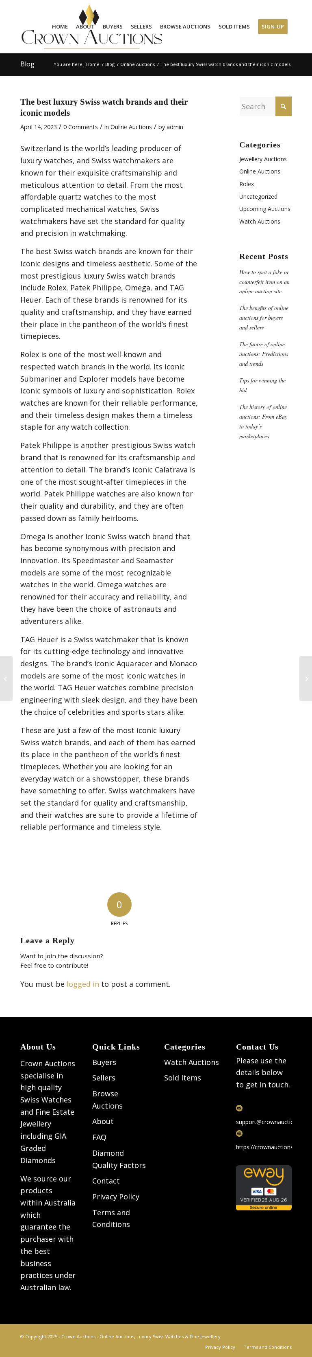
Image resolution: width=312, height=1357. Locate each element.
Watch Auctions (259, 221)
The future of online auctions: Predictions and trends (263, 353)
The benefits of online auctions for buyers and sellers (263, 317)
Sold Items (182, 1078)
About (103, 1121)
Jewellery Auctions (263, 159)
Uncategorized (258, 196)
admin (175, 127)
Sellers (103, 1078)
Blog (27, 63)
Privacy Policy (115, 1196)
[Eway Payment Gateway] (264, 1208)
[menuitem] (60, 26)
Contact (106, 1181)
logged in (83, 984)
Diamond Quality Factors (119, 1159)
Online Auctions (131, 127)
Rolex (246, 184)
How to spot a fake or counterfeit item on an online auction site (264, 281)
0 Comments (80, 127)
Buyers (104, 1062)
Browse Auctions (107, 1100)
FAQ (99, 1137)
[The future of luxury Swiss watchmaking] (6, 678)
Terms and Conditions (111, 1219)
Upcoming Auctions (264, 209)
